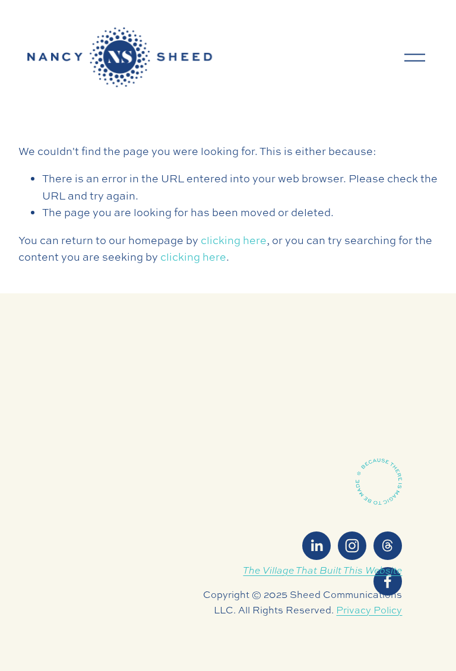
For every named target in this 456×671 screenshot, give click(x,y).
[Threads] (387, 545)
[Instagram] (352, 545)
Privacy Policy (369, 609)
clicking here (234, 240)
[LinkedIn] (316, 545)
